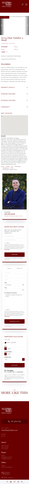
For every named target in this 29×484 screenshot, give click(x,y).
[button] (2, 25)
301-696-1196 (16, 421)
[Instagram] (4, 436)
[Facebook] (1, 436)
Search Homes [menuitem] (5, 445)
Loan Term (7, 339)
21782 (11, 168)
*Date (5, 282)
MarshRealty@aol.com (9, 430)
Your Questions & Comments (10, 292)
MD (12, 166)
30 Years (8, 342)
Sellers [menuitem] (3, 465)
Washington (18, 166)
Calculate (14, 365)
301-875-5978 (9, 214)
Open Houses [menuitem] (4, 447)
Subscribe (15, 254)
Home (2, 166)
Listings (8, 166)
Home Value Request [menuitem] (6, 467)
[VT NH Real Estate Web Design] (14, 473)
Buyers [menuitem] (3, 455)
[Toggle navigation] (26, 4)
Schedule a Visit (19, 268)
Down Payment (8, 351)
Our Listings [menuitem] (4, 448)
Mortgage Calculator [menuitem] (6, 457)
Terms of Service (8, 326)
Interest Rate (7, 357)
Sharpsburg (5, 168)
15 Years (14, 342)
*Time (5, 287)
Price (5, 346)
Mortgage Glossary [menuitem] (6, 458)
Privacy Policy (7, 249)
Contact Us (9, 268)
